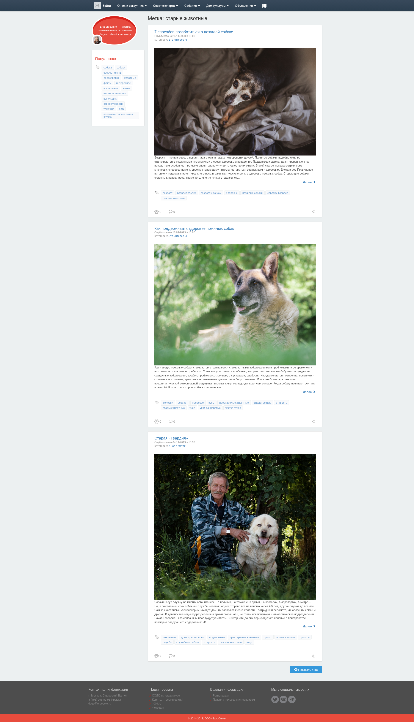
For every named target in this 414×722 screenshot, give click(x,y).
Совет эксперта (164, 5)
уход (192, 407)
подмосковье (217, 637)
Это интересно (177, 39)
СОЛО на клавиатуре (166, 695)
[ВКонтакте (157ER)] (283, 699)
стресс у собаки (113, 103)
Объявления (244, 5)
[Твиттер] (275, 699)
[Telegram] (292, 699)
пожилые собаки (252, 193)
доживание (169, 637)
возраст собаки (186, 193)
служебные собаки (187, 642)
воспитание (111, 88)
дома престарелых (192, 637)
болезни (168, 402)
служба (167, 642)
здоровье (232, 193)
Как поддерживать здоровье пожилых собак (194, 228)
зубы (212, 402)
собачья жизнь (112, 72)
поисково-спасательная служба (118, 115)
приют (268, 637)
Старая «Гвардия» (171, 438)
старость (281, 402)
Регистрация (221, 695)
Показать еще (307, 669)
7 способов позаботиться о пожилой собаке (193, 31)
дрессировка (111, 77)
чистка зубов (233, 407)
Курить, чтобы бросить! (167, 699)
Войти (106, 5)
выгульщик (110, 98)
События (191, 5)
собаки (121, 67)
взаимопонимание (115, 93)
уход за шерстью (210, 407)
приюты (305, 637)
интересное (123, 83)
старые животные (174, 198)
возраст (167, 193)
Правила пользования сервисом (234, 699)
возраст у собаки (211, 193)
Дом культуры (216, 5)
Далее (308, 182)
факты (107, 83)
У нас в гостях (176, 445)
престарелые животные (234, 402)
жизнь (126, 88)
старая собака (262, 402)
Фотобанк (158, 707)
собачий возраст (277, 193)
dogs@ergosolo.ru (99, 703)
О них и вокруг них (130, 5)
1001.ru (156, 703)
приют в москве (285, 637)
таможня (109, 109)
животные (130, 77)
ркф (121, 109)
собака (108, 67)
